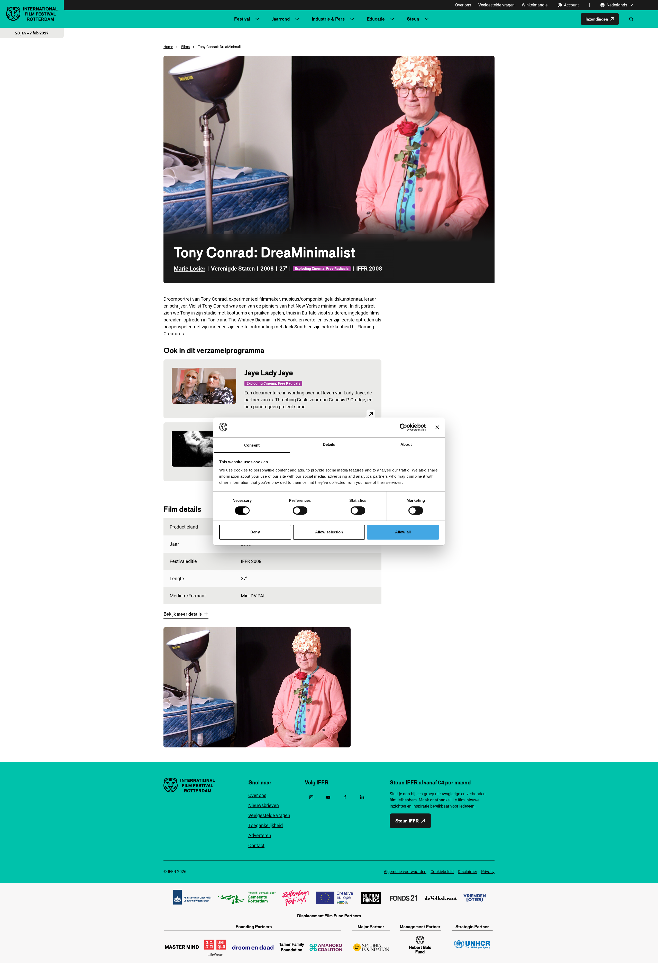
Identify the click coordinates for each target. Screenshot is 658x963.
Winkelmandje (534, 5)
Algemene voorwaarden (405, 871)
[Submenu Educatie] (392, 19)
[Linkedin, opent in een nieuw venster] (362, 797)
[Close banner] (437, 427)
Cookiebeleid (442, 871)
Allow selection (329, 532)
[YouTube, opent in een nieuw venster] (328, 797)
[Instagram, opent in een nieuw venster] (311, 797)
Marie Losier (189, 268)
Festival (242, 19)
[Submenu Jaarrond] (297, 19)
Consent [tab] (252, 445)
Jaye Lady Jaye (268, 372)
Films (185, 47)
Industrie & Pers (328, 19)
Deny (255, 532)
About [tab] (406, 444)
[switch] (300, 510)
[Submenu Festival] (257, 19)
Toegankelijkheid (265, 825)
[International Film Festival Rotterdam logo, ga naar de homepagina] (32, 14)
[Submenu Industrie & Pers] (352, 19)
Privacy (488, 871)
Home (168, 47)
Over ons (463, 5)
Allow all (403, 532)
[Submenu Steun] (426, 19)
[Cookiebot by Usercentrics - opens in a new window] (403, 427)
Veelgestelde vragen (496, 5)
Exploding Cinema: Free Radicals (322, 268)
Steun (413, 19)
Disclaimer (467, 871)
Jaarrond (281, 19)
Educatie (376, 19)
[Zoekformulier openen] (631, 19)
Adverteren (259, 835)
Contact (256, 845)
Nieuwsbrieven (263, 805)
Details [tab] (329, 444)
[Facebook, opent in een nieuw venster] (345, 797)
